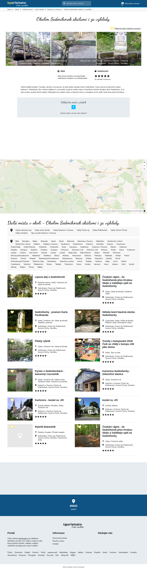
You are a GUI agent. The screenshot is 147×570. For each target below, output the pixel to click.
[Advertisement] (73, 136)
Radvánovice (67, 258)
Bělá (17, 241)
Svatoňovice (15, 264)
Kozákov (44, 250)
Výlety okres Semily (42, 230)
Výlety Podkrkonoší (100, 230)
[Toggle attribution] (144, 211)
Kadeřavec (85, 247)
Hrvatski (133, 552)
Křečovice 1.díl (77, 250)
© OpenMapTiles (121, 211)
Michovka (116, 253)
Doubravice (65, 244)
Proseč (23, 258)
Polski (43, 552)
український (52, 552)
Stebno (123, 261)
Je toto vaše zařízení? (79, 113)
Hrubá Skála (15, 247)
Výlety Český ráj (83, 230)
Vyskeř (131, 264)
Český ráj (124, 61)
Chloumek (43, 247)
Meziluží (106, 253)
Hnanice (110, 244)
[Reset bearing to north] (144, 169)
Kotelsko (34, 250)
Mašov (97, 253)
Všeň (123, 264)
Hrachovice (121, 244)
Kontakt (55, 544)
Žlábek (40, 267)
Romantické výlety (60, 61)
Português (32, 555)
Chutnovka (54, 247)
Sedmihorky (51, 261)
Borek (53, 241)
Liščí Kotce (33, 253)
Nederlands (63, 552)
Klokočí (113, 247)
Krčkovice (65, 250)
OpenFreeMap (111, 211)
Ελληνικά (22, 555)
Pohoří (126, 256)
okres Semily (97, 61)
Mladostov (36, 256)
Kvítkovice (131, 250)
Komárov (23, 250)
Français (88, 552)
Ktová (121, 250)
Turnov (78, 264)
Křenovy (104, 250)
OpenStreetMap (138, 211)
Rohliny (89, 258)
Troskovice (69, 264)
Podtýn (118, 256)
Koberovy (123, 247)
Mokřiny (66, 256)
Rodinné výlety (31, 61)
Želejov (22, 267)
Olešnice (87, 256)
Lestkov (23, 253)
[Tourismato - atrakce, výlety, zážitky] (17, 4)
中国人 (73, 555)
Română (41, 555)
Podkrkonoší (101, 63)
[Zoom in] (144, 162)
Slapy (107, 261)
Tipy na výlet (55, 63)
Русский (50, 555)
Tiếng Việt (64, 555)
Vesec (106, 264)
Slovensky (19, 552)
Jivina (64, 247)
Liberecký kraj (85, 61)
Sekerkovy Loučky (67, 261)
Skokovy (98, 261)
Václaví (87, 264)
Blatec (35, 241)
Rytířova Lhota (38, 261)
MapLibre (103, 211)
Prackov (14, 258)
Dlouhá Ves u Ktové (114, 241)
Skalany (89, 261)
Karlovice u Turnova (111, 61)
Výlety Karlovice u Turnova (63, 230)
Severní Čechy (113, 63)
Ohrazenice (76, 256)
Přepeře (32, 258)
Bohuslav (44, 241)
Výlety (21, 61)
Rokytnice (99, 258)
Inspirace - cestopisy (41, 63)
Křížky (113, 250)
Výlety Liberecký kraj (23, 230)
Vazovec (97, 264)
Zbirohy (14, 267)
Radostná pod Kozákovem (49, 258)
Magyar (73, 552)
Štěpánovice (38, 264)
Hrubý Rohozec (29, 247)
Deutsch (35, 552)
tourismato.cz (23, 538)
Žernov (31, 267)
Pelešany (98, 256)
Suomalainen (123, 552)
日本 (57, 555)
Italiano (80, 552)
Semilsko (124, 63)
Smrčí (115, 261)
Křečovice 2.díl (92, 250)
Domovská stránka (60, 538)
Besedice (25, 241)
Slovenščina (12, 555)
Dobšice (37, 244)
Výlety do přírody (45, 61)
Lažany (13, 253)
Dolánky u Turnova (50, 244)
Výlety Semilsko (22, 233)
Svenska (113, 552)
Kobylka (14, 250)
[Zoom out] (144, 165)
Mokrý (56, 256)
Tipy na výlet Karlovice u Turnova (43, 233)
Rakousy (79, 258)
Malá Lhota (72, 253)
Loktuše (44, 253)
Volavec (115, 264)
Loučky (53, 253)
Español (97, 552)
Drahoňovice (78, 244)
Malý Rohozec (85, 253)
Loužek (62, 253)
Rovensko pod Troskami (20, 261)
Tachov (49, 264)
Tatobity (58, 264)
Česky (9, 552)
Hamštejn (99, 244)
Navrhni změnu (65, 113)
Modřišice (47, 256)
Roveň (117, 258)
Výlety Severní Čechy (119, 230)
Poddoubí (108, 256)
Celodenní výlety (25, 63)
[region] (73, 186)
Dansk (104, 552)
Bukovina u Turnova (85, 241)
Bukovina (70, 241)
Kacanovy (73, 247)
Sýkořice (27, 264)
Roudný (109, 258)
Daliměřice (100, 241)
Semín (79, 261)
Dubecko (89, 244)
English (27, 552)
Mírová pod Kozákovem (20, 256)
